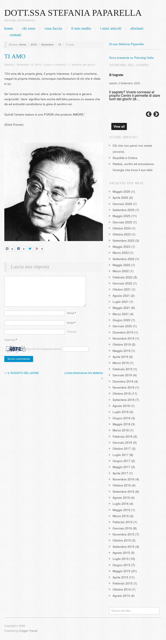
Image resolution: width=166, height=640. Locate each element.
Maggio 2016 (121, 510)
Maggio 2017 (121, 467)
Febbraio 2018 (122, 436)
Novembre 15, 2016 (29, 65)
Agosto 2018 (121, 406)
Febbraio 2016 (122, 522)
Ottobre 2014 (122, 589)
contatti (15, 35)
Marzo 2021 (121, 314)
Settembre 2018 (123, 400)
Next (156, 114)
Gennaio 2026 (122, 204)
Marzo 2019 (121, 363)
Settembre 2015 (123, 547)
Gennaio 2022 (122, 283)
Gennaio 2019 (122, 375)
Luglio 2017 (121, 455)
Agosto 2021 (121, 296)
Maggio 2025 (121, 216)
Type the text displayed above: (44, 349)
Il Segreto (116, 75)
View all (119, 126)
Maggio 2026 (121, 191)
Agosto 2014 (121, 596)
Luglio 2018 (121, 412)
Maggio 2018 (121, 424)
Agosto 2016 (121, 497)
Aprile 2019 (120, 357)
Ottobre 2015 (122, 540)
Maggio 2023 (121, 247)
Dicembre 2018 (123, 381)
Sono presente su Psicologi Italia (131, 58)
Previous (148, 114)
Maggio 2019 (121, 351)
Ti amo (15, 56)
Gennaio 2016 (122, 528)
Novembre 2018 (123, 387)
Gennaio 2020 (122, 326)
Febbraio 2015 (122, 583)
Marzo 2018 (121, 430)
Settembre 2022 (123, 259)
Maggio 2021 (121, 308)
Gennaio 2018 (122, 442)
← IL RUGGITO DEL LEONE (21, 373)
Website (72, 331)
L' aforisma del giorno (82, 65)
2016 (34, 44)
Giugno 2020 (121, 320)
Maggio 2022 (121, 265)
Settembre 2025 (123, 210)
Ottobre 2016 (122, 485)
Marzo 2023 (121, 253)
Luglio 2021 (121, 302)
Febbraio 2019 (122, 369)
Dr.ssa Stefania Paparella (126, 44)
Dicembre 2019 (123, 332)
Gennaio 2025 (122, 222)
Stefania (9, 65)
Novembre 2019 (123, 338)
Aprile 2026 (120, 197)
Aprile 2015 (120, 577)
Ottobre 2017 (122, 448)
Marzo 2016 (121, 516)
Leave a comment (55, 65)
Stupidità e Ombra (125, 158)
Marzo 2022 (121, 271)
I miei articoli (110, 28)
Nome (71, 313)
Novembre (47, 44)
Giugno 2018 (121, 418)
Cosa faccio (53, 28)
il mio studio (81, 28)
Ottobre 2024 (122, 228)
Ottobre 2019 (122, 344)
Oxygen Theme (28, 631)
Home (22, 44)
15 (59, 44)
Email (71, 323)
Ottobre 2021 (122, 289)
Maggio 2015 (121, 571)
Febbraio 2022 (122, 277)
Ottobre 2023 (122, 234)
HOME (8, 28)
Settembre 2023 (123, 240)
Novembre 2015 (123, 534)
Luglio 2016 (121, 504)
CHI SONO (28, 28)
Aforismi (136, 28)
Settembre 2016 (123, 491)
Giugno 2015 (121, 565)
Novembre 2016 (123, 479)
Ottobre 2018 (122, 393)
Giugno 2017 (121, 461)
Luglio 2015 (121, 559)
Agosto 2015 (121, 553)
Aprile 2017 (120, 473)
